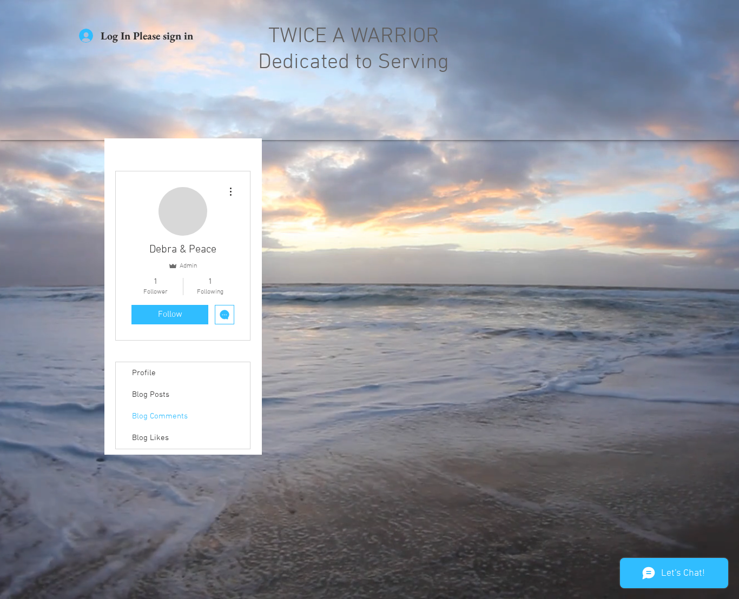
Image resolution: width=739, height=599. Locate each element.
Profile (144, 373)
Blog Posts (150, 395)
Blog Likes (150, 438)
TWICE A (309, 37)
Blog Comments (160, 416)
